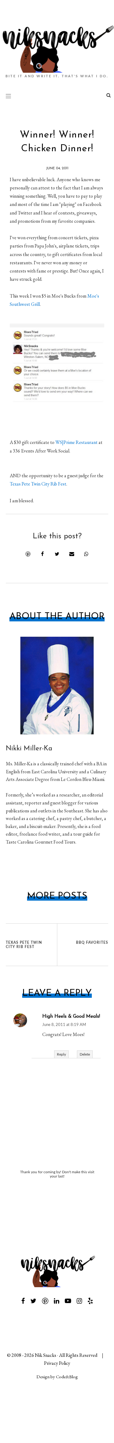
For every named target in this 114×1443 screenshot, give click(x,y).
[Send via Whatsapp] (86, 554)
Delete (85, 1054)
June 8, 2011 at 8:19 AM (64, 1025)
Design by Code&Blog (57, 1376)
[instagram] (79, 1301)
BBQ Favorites (92, 942)
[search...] (108, 96)
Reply (61, 1054)
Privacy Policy (57, 1363)
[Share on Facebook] (42, 554)
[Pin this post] (28, 554)
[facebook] (23, 1301)
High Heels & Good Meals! (71, 1016)
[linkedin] (56, 1301)
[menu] (8, 95)
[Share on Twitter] (57, 554)
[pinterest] (45, 1301)
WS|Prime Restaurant (76, 442)
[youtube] (68, 1301)
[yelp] (90, 1301)
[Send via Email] (72, 554)
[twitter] (33, 1301)
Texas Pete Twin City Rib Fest (38, 484)
